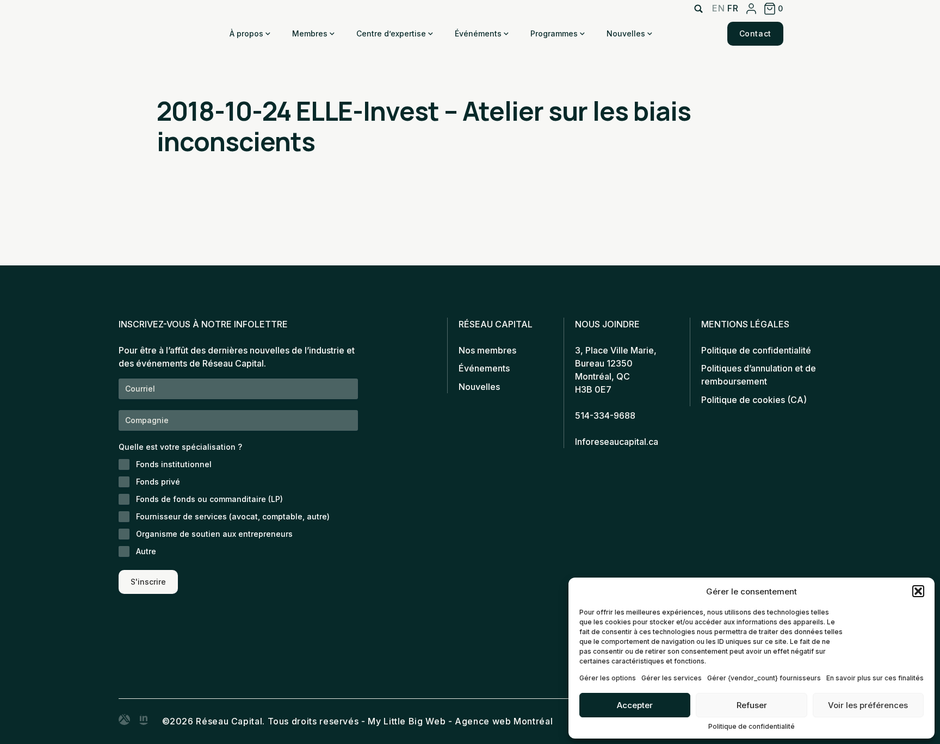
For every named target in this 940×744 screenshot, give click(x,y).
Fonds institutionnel (174, 464)
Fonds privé (158, 481)
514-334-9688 (605, 415)
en (718, 8)
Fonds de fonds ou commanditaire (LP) (209, 499)
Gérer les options (607, 678)
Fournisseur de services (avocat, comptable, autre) (233, 516)
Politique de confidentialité (751, 726)
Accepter (635, 705)
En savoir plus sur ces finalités (875, 678)
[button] (918, 591)
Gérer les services (671, 678)
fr (732, 8)
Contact (755, 33)
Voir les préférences (868, 705)
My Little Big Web (407, 721)
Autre (146, 551)
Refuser (752, 705)
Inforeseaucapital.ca (616, 441)
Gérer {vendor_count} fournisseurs (764, 678)
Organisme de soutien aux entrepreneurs (214, 533)
